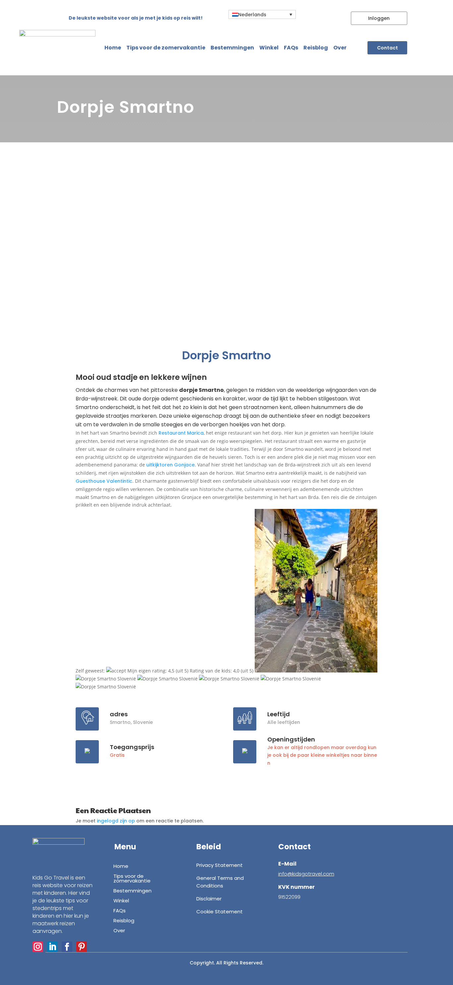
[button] (262, 14)
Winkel (269, 47)
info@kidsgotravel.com (306, 873)
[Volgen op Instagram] (37, 947)
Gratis (117, 755)
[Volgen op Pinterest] (81, 947)
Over (340, 47)
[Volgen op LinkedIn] (52, 947)
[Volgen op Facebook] (67, 947)
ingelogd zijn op (116, 820)
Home (112, 47)
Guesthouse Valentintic (104, 481)
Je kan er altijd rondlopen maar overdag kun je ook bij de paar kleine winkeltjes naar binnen (322, 755)
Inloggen (379, 18)
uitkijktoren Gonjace (170, 464)
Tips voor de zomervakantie (165, 47)
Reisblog (315, 47)
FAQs (291, 47)
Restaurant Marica (181, 433)
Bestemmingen (232, 47)
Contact (387, 47)
